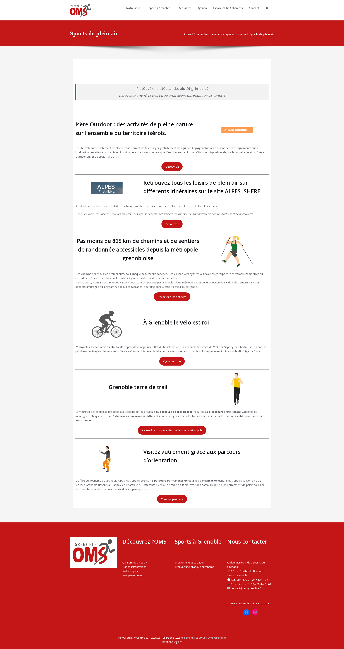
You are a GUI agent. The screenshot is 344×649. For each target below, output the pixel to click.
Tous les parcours (172, 499)
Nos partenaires (132, 575)
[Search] (266, 8)
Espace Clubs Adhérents (228, 8)
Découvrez (172, 166)
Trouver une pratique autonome (194, 567)
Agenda (202, 8)
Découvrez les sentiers (172, 297)
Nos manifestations (134, 567)
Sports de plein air (262, 34)
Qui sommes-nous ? (134, 562)
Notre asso (133, 8)
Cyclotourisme (172, 361)
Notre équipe (130, 571)
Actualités (185, 8)
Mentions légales (172, 642)
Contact (254, 8)
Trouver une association (189, 562)
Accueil (188, 34)
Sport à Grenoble (159, 8)
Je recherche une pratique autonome (221, 34)
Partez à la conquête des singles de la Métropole (172, 430)
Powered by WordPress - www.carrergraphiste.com (150, 637)
